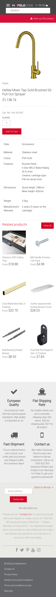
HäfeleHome (20, 563)
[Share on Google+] (24, 83)
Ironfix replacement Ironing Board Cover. (41, 305)
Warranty (8, 591)
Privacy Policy (10, 574)
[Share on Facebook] (12, 83)
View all (47, 225)
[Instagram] (38, 550)
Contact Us (25, 514)
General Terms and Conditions (18, 580)
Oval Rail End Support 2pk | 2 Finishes (41, 352)
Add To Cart (12, 131)
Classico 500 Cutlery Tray (13, 259)
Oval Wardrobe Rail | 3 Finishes (13, 305)
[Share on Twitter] (16, 83)
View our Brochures (43, 18)
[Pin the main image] (20, 83)
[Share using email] (29, 83)
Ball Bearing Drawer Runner (12, 352)
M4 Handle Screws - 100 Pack (40, 259)
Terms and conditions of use (17, 585)
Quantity (6, 117)
